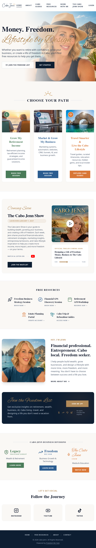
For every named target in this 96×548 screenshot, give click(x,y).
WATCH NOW (80, 470)
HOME (19, 5)
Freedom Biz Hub (53, 543)
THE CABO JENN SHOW (78, 5)
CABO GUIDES (38, 5)
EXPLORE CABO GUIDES (80, 174)
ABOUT (29, 5)
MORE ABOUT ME (59, 381)
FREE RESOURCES (51, 5)
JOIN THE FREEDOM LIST (19, 65)
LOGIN (91, 5)
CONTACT (67, 535)
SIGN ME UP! (77, 404)
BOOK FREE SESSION (16, 174)
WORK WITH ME (64, 5)
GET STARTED (45, 65)
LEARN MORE (15, 465)
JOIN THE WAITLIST (19, 265)
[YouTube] (33, 256)
